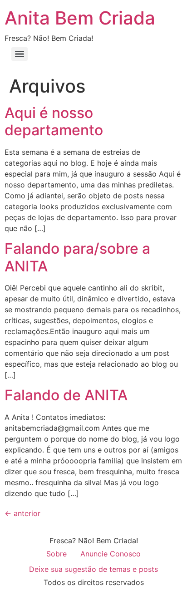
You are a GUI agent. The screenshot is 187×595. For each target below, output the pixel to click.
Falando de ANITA (66, 395)
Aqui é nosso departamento (54, 121)
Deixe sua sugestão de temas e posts (93, 569)
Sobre (56, 553)
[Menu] (19, 54)
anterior (22, 513)
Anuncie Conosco (110, 553)
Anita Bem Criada (80, 18)
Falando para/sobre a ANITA (77, 257)
